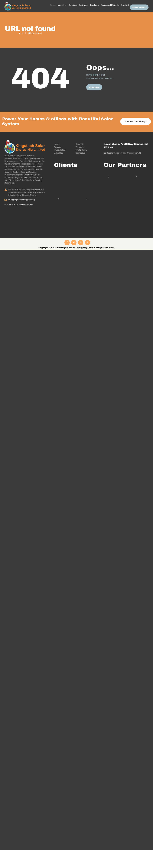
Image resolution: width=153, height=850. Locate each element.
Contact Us (80, 153)
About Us (80, 144)
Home (20, 33)
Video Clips (58, 153)
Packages (80, 147)
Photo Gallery (81, 150)
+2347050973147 (26, 204)
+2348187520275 (11, 204)
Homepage (94, 87)
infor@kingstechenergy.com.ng (21, 200)
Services (57, 147)
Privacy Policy (59, 150)
